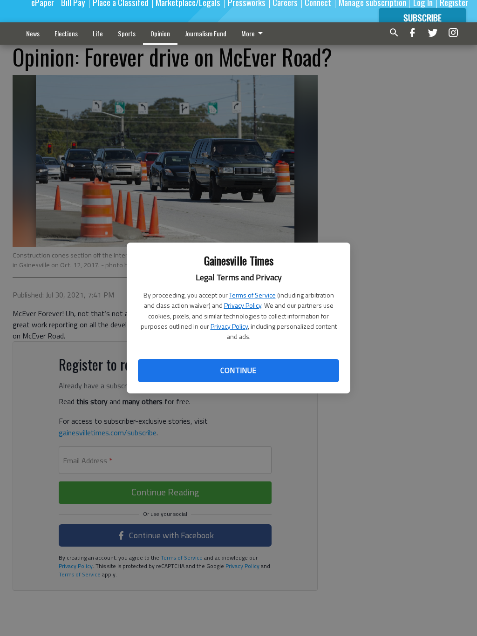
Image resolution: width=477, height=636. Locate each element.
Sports (127, 33)
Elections (66, 33)
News (33, 33)
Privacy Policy (242, 305)
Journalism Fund (205, 33)
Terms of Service (252, 295)
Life (98, 33)
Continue (238, 370)
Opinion (160, 33)
